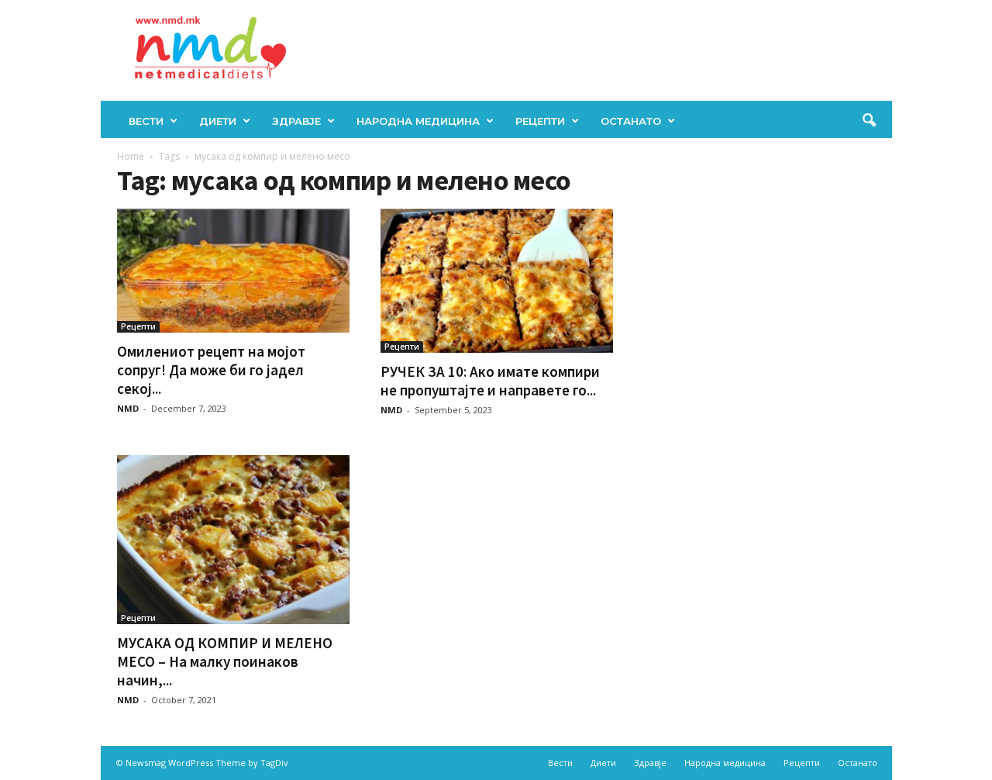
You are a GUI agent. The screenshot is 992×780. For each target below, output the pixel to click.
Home (130, 156)
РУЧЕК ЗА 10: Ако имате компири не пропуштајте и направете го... (490, 380)
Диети (217, 121)
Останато (631, 121)
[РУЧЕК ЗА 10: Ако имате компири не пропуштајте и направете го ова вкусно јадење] (497, 281)
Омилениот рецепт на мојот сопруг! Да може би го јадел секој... (211, 370)
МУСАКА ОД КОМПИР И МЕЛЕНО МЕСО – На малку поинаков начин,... (224, 661)
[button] (869, 121)
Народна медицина (418, 121)
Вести (146, 121)
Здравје (296, 121)
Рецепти (540, 121)
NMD (128, 408)
